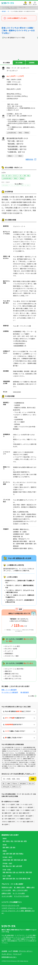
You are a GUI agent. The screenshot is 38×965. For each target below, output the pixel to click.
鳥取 (4, 872)
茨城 (18, 841)
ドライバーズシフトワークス (10, 905)
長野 (20, 866)
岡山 (10, 872)
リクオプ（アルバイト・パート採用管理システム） (17, 908)
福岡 (4, 878)
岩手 (12, 860)
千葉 (15, 841)
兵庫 (7, 854)
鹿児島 (25, 878)
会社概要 (4, 951)
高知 (30, 872)
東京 (4, 841)
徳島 (20, 872)
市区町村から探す (7, 887)
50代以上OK (6, 786)
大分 (17, 878)
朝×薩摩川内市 (6, 813)
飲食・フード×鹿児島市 (9, 690)
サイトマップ (17, 954)
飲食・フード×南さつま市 (24, 804)
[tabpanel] (19, 47)
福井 (14, 866)
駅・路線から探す (19, 887)
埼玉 (12, 841)
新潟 (4, 866)
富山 (7, 866)
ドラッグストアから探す (21, 896)
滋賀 (14, 854)
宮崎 (20, 878)
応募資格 (31, 63)
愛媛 (27, 872)
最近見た (25, 4)
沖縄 (28, 878)
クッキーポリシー (7, 954)
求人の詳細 (19, 63)
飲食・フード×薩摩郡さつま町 (25, 810)
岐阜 (14, 847)
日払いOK (31, 783)
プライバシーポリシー (26, 951)
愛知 (4, 847)
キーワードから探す (19, 893)
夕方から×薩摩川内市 (8, 822)
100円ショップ (16, 786)
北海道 (5, 860)
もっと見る (31, 696)
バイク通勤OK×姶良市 (23, 819)
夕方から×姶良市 (19, 816)
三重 (10, 847)
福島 (25, 860)
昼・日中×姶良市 (7, 816)
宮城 (15, 860)
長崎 (10, 878)
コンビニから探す (7, 896)
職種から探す (31, 887)
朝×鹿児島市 (25, 692)
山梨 (17, 866)
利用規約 (15, 951)
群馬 (25, 841)
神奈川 (8, 841)
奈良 (17, 854)
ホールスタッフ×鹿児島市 (10, 692)
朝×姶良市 (5, 824)
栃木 (22, 841)
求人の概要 (6, 63)
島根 (7, 872)
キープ (30, 4)
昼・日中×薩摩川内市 (8, 819)
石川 (10, 866)
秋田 (18, 860)
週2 (3, 783)
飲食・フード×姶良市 (8, 804)
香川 (24, 872)
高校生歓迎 (23, 783)
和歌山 (21, 854)
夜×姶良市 (29, 816)
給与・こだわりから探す (20, 890)
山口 (17, 872)
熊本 (14, 878)
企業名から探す (6, 893)
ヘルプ (10, 951)
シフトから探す (6, 890)
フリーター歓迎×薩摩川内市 (25, 822)
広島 (14, 872)
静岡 (7, 847)
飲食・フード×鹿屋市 (8, 810)
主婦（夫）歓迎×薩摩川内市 (21, 813)
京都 (10, 854)
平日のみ (14, 783)
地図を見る (29, 159)
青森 (8, 860)
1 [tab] (18, 59)
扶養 (8, 783)
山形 (22, 860)
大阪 (4, 854)
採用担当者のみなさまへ (9, 957)
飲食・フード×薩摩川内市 (9, 807)
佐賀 (7, 878)
